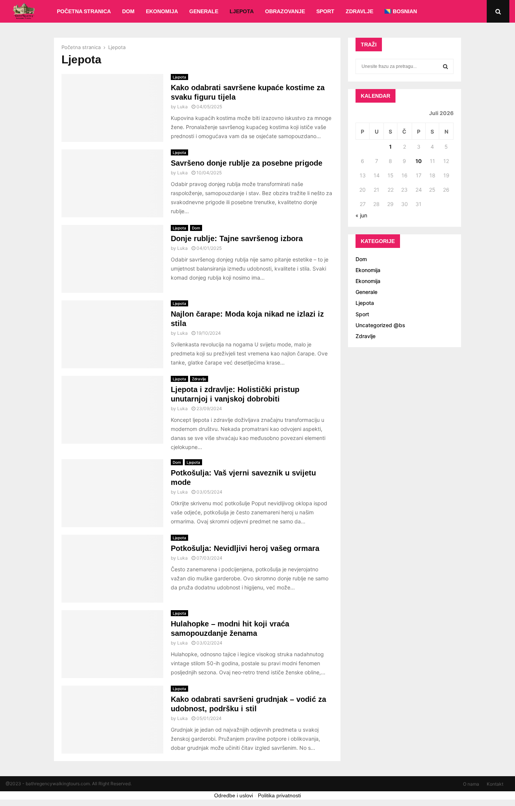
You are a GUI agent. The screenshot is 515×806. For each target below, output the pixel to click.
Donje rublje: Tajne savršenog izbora (237, 238)
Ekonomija (162, 11)
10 (418, 161)
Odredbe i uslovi (233, 795)
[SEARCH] (445, 66)
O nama (471, 784)
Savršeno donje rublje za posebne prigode (246, 163)
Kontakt (495, 784)
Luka (182, 106)
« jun (361, 215)
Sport (325, 11)
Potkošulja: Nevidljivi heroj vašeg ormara (245, 548)
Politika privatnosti (279, 795)
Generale (203, 11)
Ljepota (242, 11)
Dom (128, 11)
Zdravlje (359, 11)
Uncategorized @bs (380, 325)
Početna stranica (84, 11)
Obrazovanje (285, 11)
